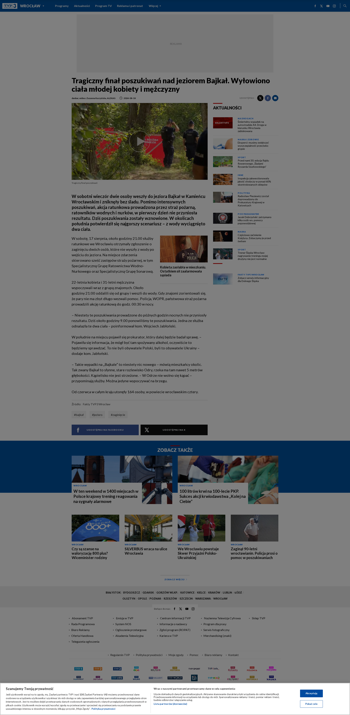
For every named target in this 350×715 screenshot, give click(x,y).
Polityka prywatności (103, 708)
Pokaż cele (311, 703)
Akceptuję (311, 693)
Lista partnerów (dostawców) (170, 703)
